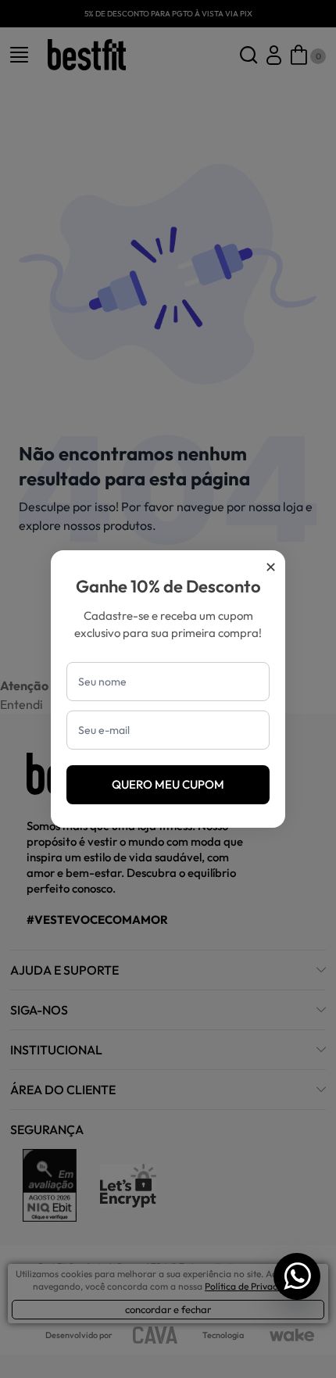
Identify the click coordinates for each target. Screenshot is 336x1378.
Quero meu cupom (168, 784)
